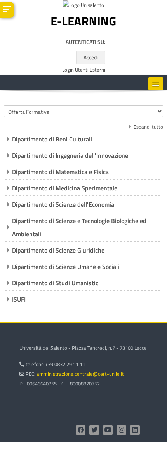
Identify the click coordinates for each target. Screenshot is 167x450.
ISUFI (19, 299)
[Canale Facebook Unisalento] (80, 430)
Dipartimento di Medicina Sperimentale (64, 188)
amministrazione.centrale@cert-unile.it (80, 374)
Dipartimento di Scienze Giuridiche (58, 250)
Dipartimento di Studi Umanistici (56, 283)
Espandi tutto (148, 127)
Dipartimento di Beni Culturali (52, 139)
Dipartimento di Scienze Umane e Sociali (65, 266)
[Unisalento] (83, 6)
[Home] (83, 23)
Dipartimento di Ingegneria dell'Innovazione (70, 155)
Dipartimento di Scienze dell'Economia (63, 204)
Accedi (91, 57)
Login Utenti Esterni (83, 69)
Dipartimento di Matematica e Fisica (60, 171)
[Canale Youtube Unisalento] (108, 430)
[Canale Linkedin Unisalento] (135, 430)
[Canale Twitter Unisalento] (94, 430)
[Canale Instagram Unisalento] (121, 430)
